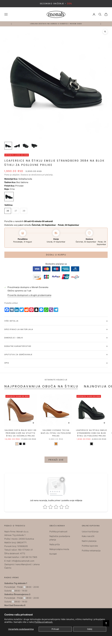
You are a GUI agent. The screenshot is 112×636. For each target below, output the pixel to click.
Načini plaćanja (89, 541)
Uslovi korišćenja (90, 531)
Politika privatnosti (58, 531)
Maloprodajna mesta (59, 549)
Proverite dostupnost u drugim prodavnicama (29, 295)
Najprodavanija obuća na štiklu (41, 386)
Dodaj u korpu (56, 254)
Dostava (24, 174)
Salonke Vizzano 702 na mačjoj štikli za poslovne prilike (56, 433)
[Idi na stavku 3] (26, 146)
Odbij (89, 629)
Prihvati (55, 629)
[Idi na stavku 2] (17, 146)
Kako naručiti (88, 536)
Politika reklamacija (91, 550)
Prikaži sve (56, 460)
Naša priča (54, 544)
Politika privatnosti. (43, 622)
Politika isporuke (90, 545)
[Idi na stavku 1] (8, 146)
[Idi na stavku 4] (34, 146)
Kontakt (53, 554)
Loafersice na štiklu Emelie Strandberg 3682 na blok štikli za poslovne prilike (91, 433)
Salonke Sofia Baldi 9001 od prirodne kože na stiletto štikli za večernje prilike (20, 433)
